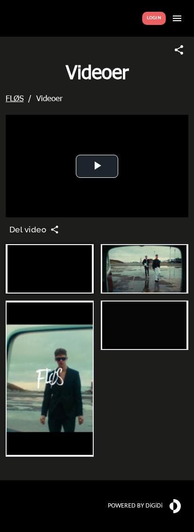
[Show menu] (177, 18)
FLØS (15, 98)
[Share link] (179, 50)
